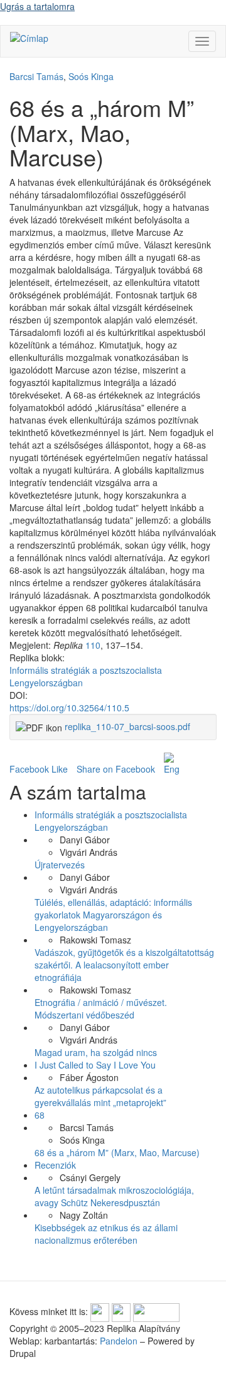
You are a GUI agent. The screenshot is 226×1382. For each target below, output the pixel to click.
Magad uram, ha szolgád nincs (96, 1052)
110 (92, 645)
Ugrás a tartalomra (37, 6)
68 (40, 1115)
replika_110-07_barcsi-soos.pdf (127, 726)
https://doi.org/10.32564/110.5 (69, 707)
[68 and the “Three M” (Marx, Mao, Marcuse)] (171, 764)
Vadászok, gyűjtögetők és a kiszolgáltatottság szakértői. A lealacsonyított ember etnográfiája (124, 964)
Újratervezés (60, 864)
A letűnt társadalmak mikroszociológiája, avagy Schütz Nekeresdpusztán (114, 1196)
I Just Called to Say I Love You (95, 1065)
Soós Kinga (91, 76)
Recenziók (55, 1165)
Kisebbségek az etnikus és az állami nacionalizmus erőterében (106, 1233)
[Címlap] (29, 37)
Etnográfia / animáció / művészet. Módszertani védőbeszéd (101, 1008)
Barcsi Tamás (36, 76)
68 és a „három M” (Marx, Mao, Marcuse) (117, 1152)
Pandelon (118, 1340)
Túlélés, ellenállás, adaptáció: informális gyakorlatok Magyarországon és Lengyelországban (113, 914)
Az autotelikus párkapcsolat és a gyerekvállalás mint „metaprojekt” (100, 1096)
